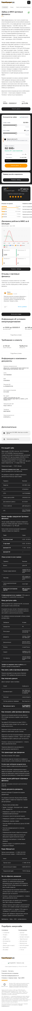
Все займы (5, 949)
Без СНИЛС (6, 947)
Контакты (11, 971)
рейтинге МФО (24, 190)
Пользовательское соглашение (10, 973)
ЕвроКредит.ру (5, 919)
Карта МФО (21, 978)
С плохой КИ (6, 932)
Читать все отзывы (16, 314)
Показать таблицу (16, 179)
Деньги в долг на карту (8, 945)
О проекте (4, 971)
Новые (4, 937)
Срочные (22, 932)
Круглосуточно (23, 943)
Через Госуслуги (24, 939)
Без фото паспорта (24, 937)
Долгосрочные (23, 941)
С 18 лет (22, 949)
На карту (5, 934)
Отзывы (11, 7)
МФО (15, 919)
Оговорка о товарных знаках (9, 978)
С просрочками (23, 934)
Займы (11, 919)
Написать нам (20, 963)
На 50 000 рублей (24, 945)
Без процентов (6, 941)
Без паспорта (23, 947)
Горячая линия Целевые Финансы (23, 7)
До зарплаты (6, 939)
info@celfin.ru (6, 417)
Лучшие (5, 943)
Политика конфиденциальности (10, 975)
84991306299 (6, 411)
